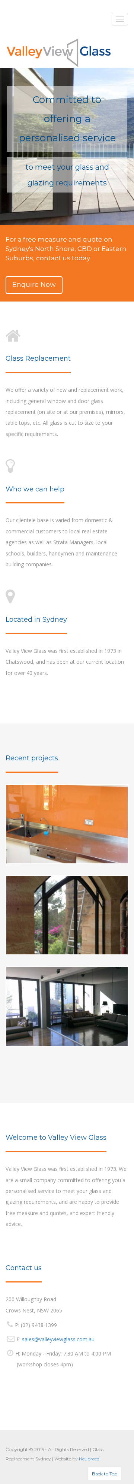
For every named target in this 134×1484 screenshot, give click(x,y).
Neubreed (89, 1459)
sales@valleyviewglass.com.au (58, 1339)
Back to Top (104, 1474)
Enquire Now (34, 285)
